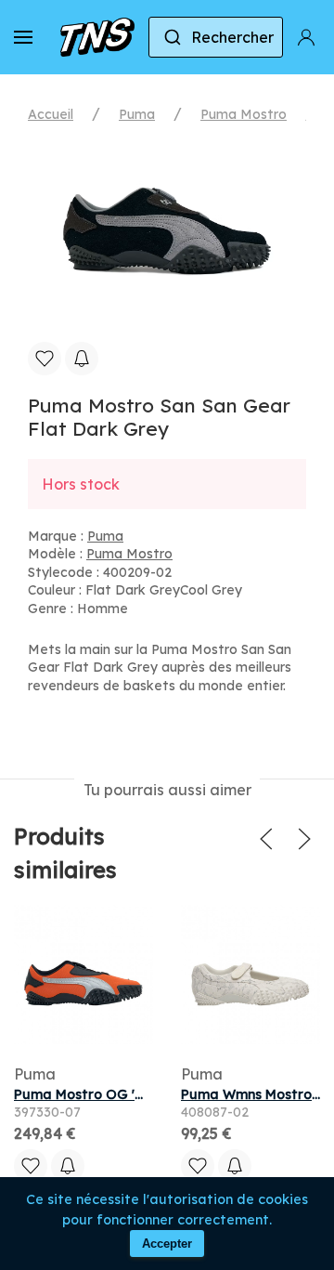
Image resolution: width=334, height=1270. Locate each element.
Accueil (50, 114)
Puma (137, 114)
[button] (23, 37)
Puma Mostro (243, 114)
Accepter (167, 1243)
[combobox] (215, 37)
